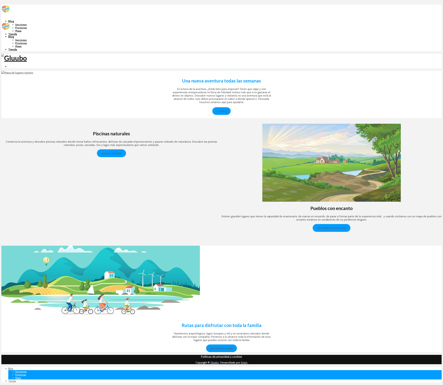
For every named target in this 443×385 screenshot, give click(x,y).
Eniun (244, 362)
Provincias (21, 27)
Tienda (12, 34)
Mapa (18, 30)
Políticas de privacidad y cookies (221, 356)
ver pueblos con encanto (331, 228)
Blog (11, 21)
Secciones (21, 24)
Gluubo (214, 362)
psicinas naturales (111, 153)
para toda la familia (221, 348)
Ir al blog (221, 111)
